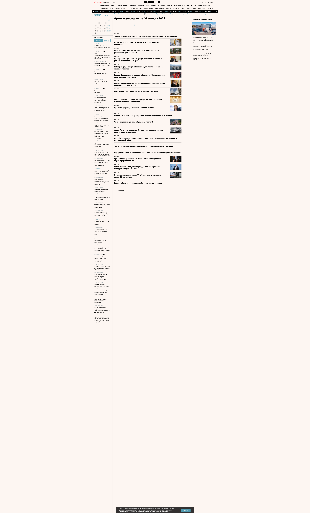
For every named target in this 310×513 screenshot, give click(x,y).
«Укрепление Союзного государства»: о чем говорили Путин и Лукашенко (101, 259)
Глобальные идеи (104, 5)
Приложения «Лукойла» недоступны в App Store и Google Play (101, 144)
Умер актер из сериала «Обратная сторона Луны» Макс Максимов (102, 197)
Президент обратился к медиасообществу (101, 190)
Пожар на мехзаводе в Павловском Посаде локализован (100, 240)
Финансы (125, 5)
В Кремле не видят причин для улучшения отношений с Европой (102, 268)
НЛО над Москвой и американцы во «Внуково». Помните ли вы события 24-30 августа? (102, 56)
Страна (151, 8)
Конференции (201, 8)
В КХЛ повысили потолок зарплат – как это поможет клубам (102, 223)
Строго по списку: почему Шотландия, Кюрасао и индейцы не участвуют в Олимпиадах (101, 172)
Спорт (194, 8)
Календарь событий (97, 15)
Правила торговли (106, 8)
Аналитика (139, 8)
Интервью (193, 5)
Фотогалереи (206, 5)
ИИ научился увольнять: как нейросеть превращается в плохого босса (102, 65)
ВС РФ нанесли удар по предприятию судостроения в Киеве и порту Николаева (102, 154)
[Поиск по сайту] (205, 2)
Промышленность (159, 8)
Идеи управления (117, 8)
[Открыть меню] (215, 2)
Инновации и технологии (172, 8)
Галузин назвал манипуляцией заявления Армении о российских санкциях (101, 182)
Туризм (209, 8)
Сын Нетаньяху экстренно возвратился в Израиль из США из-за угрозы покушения (102, 109)
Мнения (200, 5)
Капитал (145, 8)
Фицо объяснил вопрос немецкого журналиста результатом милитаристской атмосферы (101, 135)
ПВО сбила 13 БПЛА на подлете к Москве (100, 82)
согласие (143, 510)
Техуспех (182, 8)
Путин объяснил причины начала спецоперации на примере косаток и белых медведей (101, 319)
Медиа (147, 5)
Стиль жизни (185, 5)
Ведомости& (131, 8)
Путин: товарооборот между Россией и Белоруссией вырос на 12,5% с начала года (100, 277)
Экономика (119, 5)
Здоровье (189, 8)
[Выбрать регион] (202, 2)
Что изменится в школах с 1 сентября (102, 91)
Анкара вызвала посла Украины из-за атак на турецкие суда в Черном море (101, 232)
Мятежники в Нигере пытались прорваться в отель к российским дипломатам (101, 100)
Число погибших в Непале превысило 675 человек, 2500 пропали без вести (101, 118)
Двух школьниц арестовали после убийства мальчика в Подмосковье (102, 205)
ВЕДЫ (97, 8)
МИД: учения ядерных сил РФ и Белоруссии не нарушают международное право (102, 249)
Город (125, 8)
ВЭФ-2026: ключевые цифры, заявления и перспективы (129, 14)
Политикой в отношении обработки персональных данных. (153, 511)
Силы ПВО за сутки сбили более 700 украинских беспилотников (101, 292)
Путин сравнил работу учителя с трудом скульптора (100, 300)
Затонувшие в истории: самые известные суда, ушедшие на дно (101, 73)
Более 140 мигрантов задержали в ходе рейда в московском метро (101, 214)
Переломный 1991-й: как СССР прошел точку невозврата (171, 14)
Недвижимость (155, 5)
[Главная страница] (152, 2)
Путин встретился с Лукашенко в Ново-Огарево (102, 285)
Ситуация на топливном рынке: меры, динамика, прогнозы (202, 14)
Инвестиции (133, 5)
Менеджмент (177, 5)
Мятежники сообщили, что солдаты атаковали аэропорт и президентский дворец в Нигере (102, 310)
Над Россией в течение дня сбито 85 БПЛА (102, 125)
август (106, 15)
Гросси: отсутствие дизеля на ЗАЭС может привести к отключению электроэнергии (102, 163)
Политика (162, 5)
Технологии (141, 5)
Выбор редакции (149, 14)
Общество (169, 5)
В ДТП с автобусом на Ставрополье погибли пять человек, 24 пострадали (102, 47)
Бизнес (112, 5)
